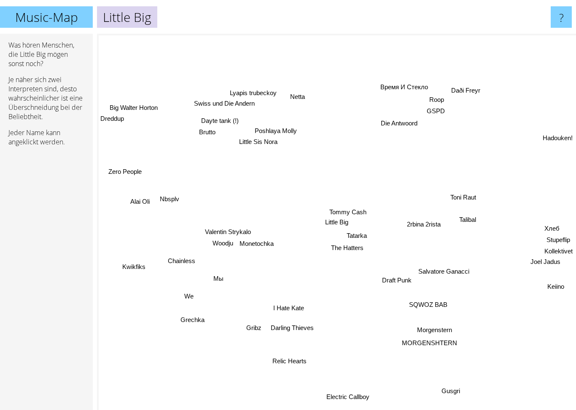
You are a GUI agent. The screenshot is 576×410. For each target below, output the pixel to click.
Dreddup (112, 118)
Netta (299, 95)
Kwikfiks (133, 263)
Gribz (252, 326)
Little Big (336, 222)
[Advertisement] (46, 281)
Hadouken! (558, 137)
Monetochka (257, 243)
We (187, 295)
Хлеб (552, 228)
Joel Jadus (545, 262)
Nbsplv (170, 196)
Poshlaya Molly (266, 132)
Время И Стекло (405, 87)
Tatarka (357, 235)
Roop (437, 98)
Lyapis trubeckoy (254, 90)
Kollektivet (558, 251)
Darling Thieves (291, 327)
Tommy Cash (347, 211)
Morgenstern (432, 329)
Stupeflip (559, 239)
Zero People (125, 172)
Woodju (223, 242)
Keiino (556, 285)
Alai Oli (139, 205)
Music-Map (46, 17)
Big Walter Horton (134, 107)
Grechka (192, 319)
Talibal (468, 222)
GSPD (432, 110)
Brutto (207, 132)
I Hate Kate (288, 307)
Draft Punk (397, 281)
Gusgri (453, 389)
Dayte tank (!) (217, 121)
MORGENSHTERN (426, 343)
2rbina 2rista (424, 225)
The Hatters (347, 247)
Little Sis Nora (260, 143)
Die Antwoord (399, 124)
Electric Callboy (350, 396)
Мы (216, 276)
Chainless (181, 258)
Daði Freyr (467, 92)
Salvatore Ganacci (444, 269)
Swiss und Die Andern (227, 101)
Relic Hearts (294, 363)
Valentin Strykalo (227, 231)
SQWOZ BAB (429, 303)
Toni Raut (464, 200)
